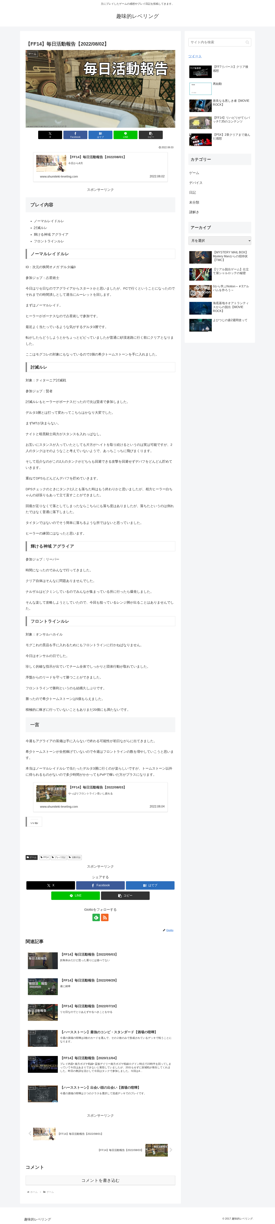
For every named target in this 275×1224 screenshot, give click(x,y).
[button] (151, 135)
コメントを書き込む (100, 1180)
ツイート (195, 56)
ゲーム (33, 857)
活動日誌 (76, 857)
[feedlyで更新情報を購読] (96, 917)
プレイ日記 (60, 857)
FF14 (46, 857)
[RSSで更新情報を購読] (105, 917)
